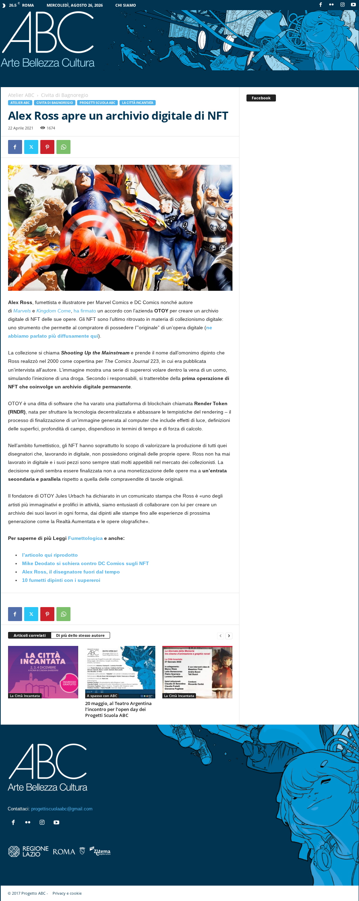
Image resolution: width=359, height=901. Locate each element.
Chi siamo (125, 5)
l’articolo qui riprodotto (50, 555)
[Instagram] (342, 5)
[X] (31, 147)
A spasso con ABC (102, 695)
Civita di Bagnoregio (54, 102)
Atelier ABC (21, 95)
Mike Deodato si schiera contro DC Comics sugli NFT (85, 563)
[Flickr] (331, 5)
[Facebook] (321, 5)
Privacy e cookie (67, 893)
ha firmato (85, 311)
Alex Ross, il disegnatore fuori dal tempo (71, 572)
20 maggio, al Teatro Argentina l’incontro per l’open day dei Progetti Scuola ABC (118, 709)
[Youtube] (353, 5)
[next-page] (228, 635)
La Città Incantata (137, 102)
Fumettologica (85, 538)
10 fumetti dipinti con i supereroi (61, 580)
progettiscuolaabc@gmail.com (62, 808)
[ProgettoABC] (180, 40)
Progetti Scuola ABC (97, 102)
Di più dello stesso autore (80, 635)
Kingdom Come (53, 311)
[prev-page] (220, 635)
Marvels (22, 311)
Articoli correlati (30, 635)
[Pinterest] (47, 147)
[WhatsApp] (63, 147)
